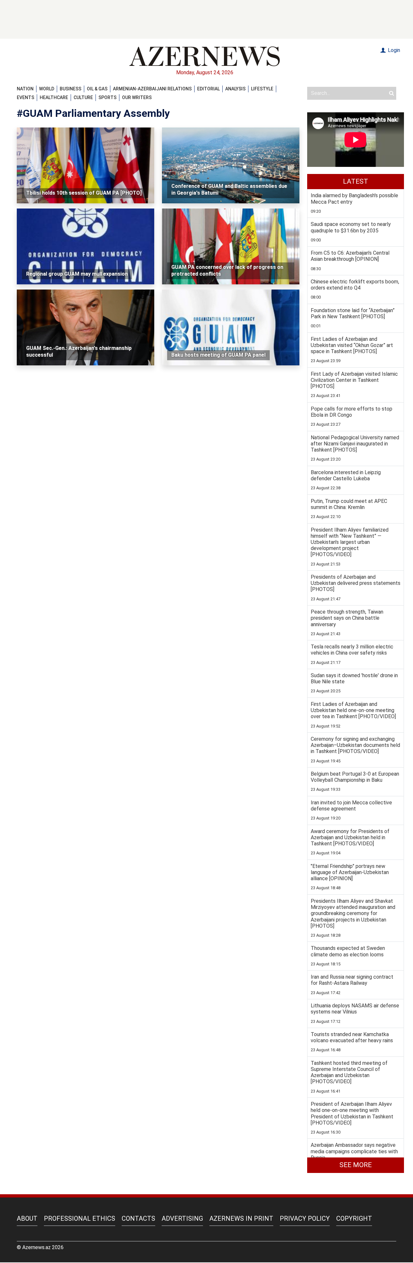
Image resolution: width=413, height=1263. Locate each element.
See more (355, 1165)
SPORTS (107, 97)
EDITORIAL (208, 88)
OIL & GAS (97, 88)
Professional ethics (79, 1218)
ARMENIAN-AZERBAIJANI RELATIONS (152, 88)
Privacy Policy (305, 1218)
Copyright (354, 1218)
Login (393, 50)
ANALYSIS (235, 88)
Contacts (138, 1218)
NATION (25, 88)
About (27, 1218)
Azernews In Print (241, 1218)
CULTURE (83, 97)
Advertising (182, 1218)
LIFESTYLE (262, 88)
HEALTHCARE (54, 97)
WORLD (46, 88)
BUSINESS (70, 88)
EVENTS (25, 97)
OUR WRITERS (137, 97)
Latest (355, 181)
